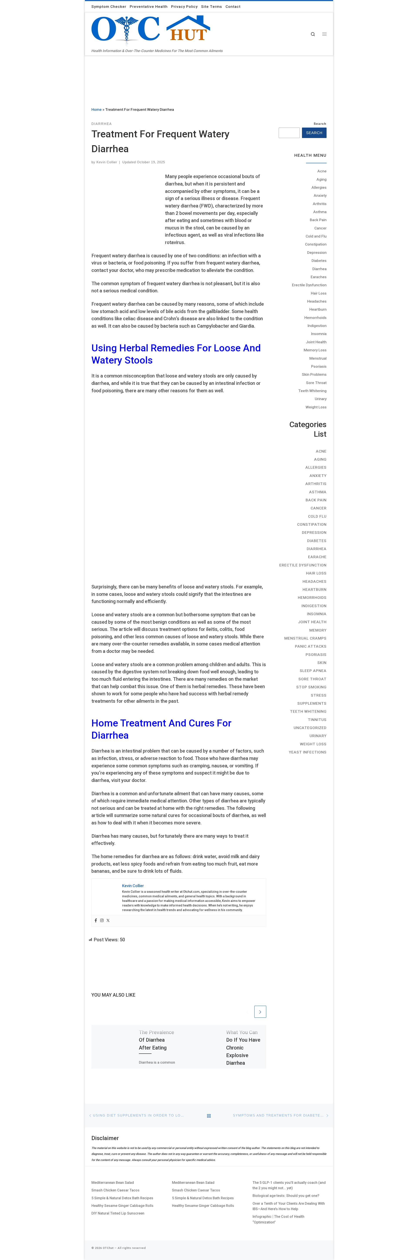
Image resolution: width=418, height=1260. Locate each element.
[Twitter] (108, 920)
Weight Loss (316, 407)
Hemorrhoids (315, 317)
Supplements (312, 703)
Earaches (319, 277)
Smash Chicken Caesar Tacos (115, 1190)
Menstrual (318, 358)
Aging (322, 179)
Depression (317, 252)
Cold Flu (317, 516)
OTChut (108, 1248)
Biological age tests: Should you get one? (286, 1196)
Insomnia (319, 334)
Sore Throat (316, 383)
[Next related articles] (260, 1011)
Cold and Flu (316, 236)
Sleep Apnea (313, 671)
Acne (322, 171)
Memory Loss (315, 350)
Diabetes (319, 260)
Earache (317, 557)
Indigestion (317, 325)
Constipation (316, 244)
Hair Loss (319, 293)
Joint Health (316, 342)
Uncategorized (310, 728)
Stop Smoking (311, 687)
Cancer (320, 228)
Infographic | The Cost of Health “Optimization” (278, 1219)
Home (96, 109)
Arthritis (320, 204)
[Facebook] (96, 920)
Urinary (321, 399)
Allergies (319, 187)
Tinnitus (317, 720)
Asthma (320, 212)
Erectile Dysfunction (309, 285)
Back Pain (318, 220)
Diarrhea (319, 269)
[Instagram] (102, 920)
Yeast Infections (308, 752)
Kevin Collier (106, 162)
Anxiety (320, 195)
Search (320, 123)
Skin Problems (314, 374)
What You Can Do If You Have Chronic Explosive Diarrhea (243, 1047)
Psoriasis (319, 366)
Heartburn (318, 309)
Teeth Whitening (312, 391)
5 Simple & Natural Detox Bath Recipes (122, 1198)
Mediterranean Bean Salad (112, 1183)
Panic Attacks (311, 646)
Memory (318, 630)
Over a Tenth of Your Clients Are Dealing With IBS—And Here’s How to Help (289, 1206)
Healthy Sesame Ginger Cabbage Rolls (122, 1206)
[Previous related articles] (247, 1011)
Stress (319, 695)
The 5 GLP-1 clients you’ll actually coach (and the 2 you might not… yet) (289, 1185)
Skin (322, 662)
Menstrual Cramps (305, 638)
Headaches (317, 301)
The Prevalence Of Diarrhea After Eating (156, 1040)
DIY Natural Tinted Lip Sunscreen (117, 1213)
